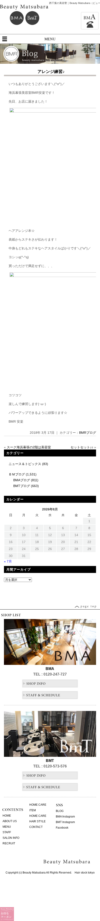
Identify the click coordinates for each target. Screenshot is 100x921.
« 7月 (8, 561)
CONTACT (36, 827)
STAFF (7, 832)
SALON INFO (11, 837)
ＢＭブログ (17, 474)
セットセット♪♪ (81, 447)
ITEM (32, 810)
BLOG (59, 811)
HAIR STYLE (37, 821)
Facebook (62, 827)
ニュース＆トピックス (25, 464)
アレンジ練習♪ (51, 71)
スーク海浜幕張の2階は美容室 (29, 447)
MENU (50, 39)
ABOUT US (10, 821)
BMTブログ (21, 486)
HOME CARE (37, 804)
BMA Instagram (65, 816)
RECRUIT (9, 843)
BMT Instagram (65, 822)
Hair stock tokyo (85, 872)
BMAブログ (21, 480)
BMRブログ (87, 432)
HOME (7, 815)
